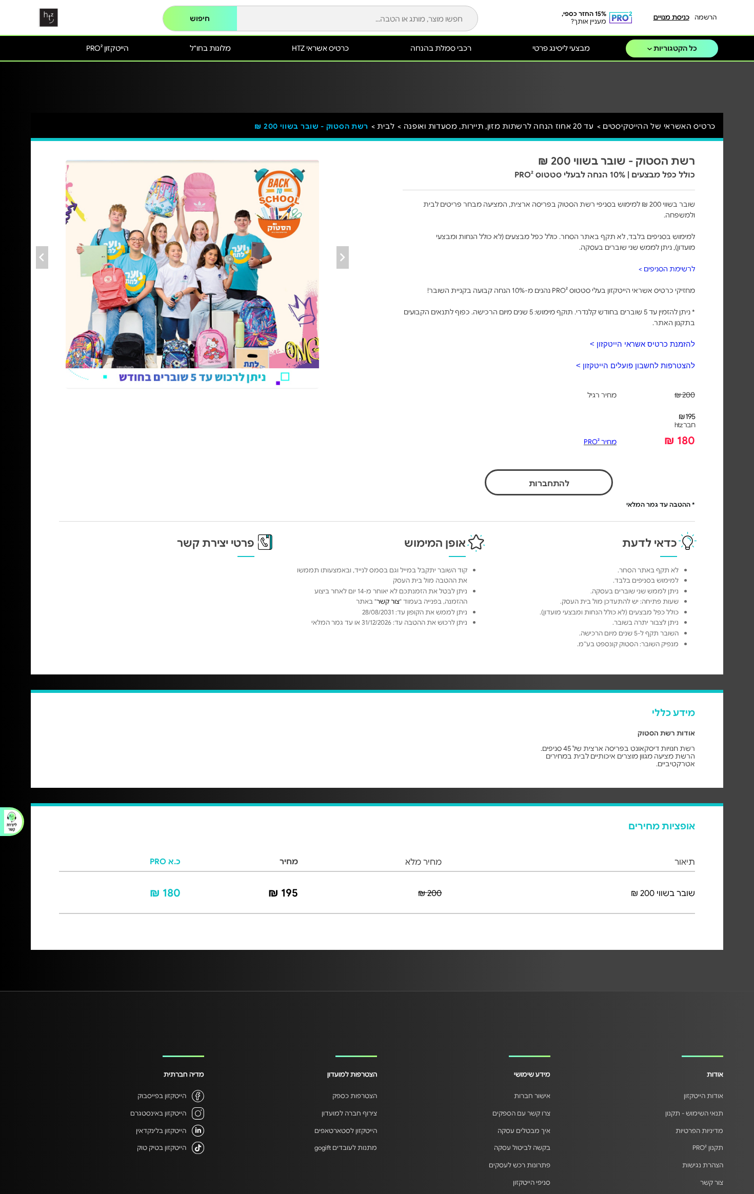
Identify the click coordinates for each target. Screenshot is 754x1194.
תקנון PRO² (707, 1147)
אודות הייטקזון (703, 1095)
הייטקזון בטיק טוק (161, 1147)
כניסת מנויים (671, 17)
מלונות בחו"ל (210, 47)
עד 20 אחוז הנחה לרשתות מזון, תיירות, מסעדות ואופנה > (495, 126)
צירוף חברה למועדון (349, 1113)
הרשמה (706, 17)
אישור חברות (532, 1095)
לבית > (382, 126)
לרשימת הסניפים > (667, 268)
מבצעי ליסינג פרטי (561, 47)
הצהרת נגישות (702, 1164)
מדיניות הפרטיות (699, 1130)
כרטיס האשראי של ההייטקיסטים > (656, 126)
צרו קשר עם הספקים (521, 1113)
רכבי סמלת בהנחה (440, 47)
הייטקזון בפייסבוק (161, 1095)
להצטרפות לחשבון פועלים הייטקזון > (635, 365)
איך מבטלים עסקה (524, 1130)
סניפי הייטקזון (531, 1182)
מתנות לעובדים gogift (345, 1147)
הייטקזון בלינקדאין (161, 1130)
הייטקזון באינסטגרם (158, 1113)
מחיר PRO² (600, 441)
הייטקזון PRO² (107, 47)
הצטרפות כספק (354, 1095)
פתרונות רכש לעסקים (519, 1164)
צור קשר (388, 601)
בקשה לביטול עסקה (522, 1147)
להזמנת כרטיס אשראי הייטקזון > (642, 344)
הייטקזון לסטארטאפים (345, 1130)
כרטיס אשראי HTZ (320, 47)
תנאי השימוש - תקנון (694, 1113)
